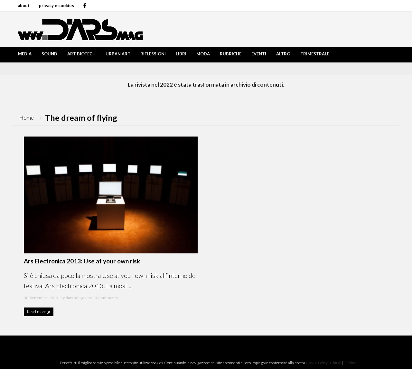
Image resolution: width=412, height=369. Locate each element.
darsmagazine (79, 297)
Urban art (118, 53)
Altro (283, 53)
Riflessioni (153, 53)
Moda (203, 53)
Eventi (258, 53)
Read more (37, 311)
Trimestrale (314, 53)
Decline (349, 362)
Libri (181, 53)
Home (26, 117)
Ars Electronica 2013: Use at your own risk (82, 261)
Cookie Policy (317, 362)
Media (25, 53)
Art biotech (81, 53)
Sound (49, 53)
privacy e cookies (56, 5)
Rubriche (230, 53)
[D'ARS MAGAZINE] (79, 29)
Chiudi (335, 362)
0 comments (106, 297)
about (24, 5)
